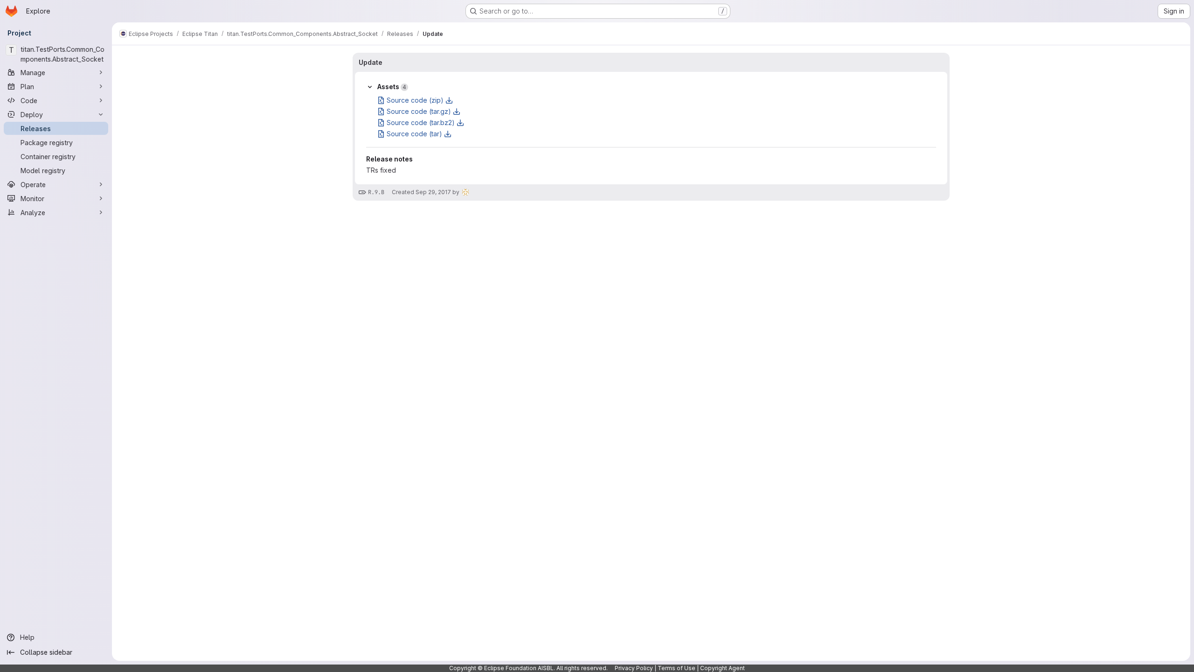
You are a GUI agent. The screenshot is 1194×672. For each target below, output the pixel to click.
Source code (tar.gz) (419, 111)
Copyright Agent (722, 668)
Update (370, 62)
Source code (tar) (414, 134)
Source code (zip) (415, 100)
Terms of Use (676, 668)
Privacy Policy (634, 668)
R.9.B (376, 192)
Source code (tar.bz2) (421, 122)
